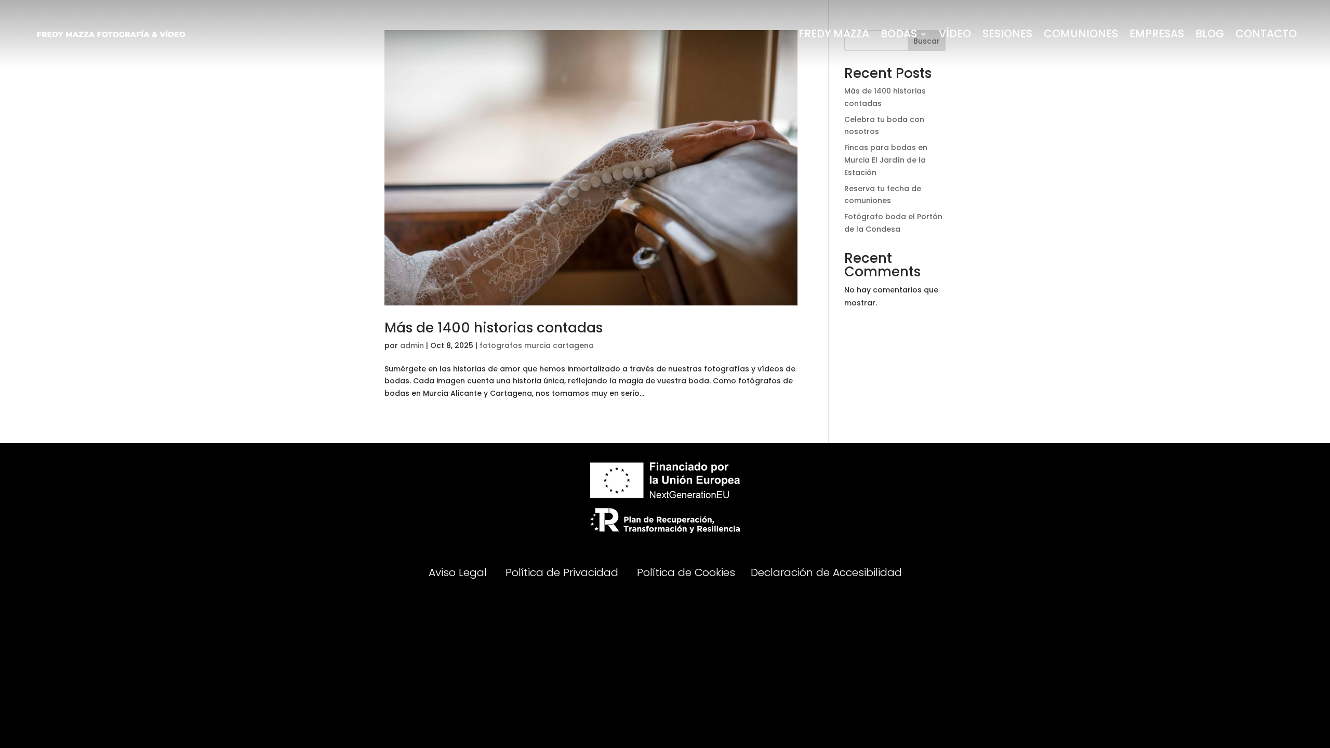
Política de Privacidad (562, 572)
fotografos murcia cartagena (537, 345)
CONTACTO (1266, 33)
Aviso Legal (459, 572)
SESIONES (1007, 33)
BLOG (1209, 33)
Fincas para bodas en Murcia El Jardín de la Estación (885, 160)
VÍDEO (955, 33)
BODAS (899, 33)
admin (412, 345)
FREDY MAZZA (834, 33)
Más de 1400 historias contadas (493, 327)
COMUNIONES (1081, 33)
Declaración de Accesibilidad (826, 572)
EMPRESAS (1156, 33)
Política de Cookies (686, 572)
